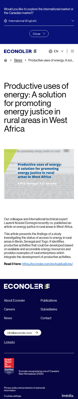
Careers (9, 309)
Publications (49, 300)
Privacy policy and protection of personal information (24, 388)
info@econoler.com (19, 332)
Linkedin (9, 342)
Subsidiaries (49, 309)
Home (7, 60)
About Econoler (14, 300)
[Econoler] (20, 51)
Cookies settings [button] (12, 395)
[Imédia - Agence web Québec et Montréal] (68, 395)
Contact (46, 318)
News (18, 60)
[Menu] (72, 51)
